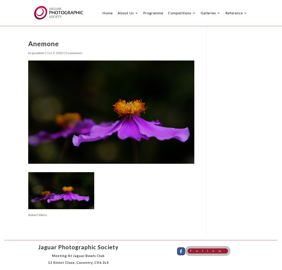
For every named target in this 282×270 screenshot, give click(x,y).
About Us (126, 13)
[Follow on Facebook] (181, 251)
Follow (207, 251)
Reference (234, 13)
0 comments (73, 53)
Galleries (208, 13)
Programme (153, 13)
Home (107, 13)
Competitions (179, 13)
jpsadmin (38, 53)
